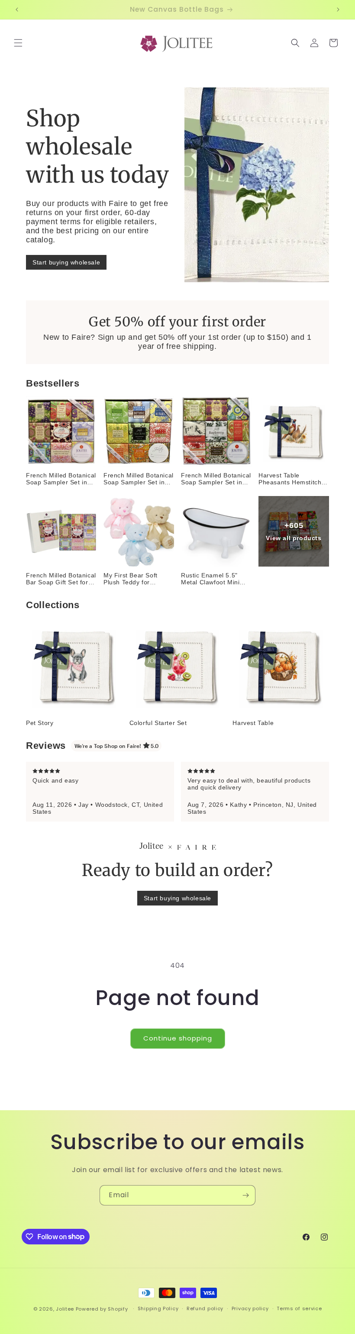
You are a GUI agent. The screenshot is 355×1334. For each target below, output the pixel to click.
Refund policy (205, 1308)
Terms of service (299, 1308)
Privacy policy (250, 1308)
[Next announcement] (338, 9)
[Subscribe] (245, 1195)
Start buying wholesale (66, 262)
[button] (18, 42)
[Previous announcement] (16, 9)
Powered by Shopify (102, 1308)
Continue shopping (177, 1038)
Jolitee (65, 1308)
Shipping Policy (158, 1308)
